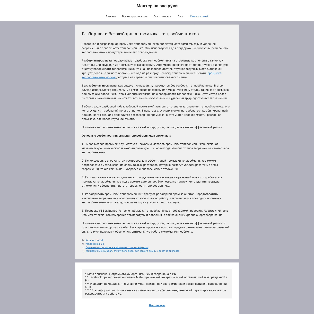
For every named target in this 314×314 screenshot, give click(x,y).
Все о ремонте (162, 16)
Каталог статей (199, 16)
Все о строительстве (134, 16)
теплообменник (95, 243)
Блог (180, 16)
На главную (157, 305)
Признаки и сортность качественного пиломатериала (117, 247)
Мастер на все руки (157, 5)
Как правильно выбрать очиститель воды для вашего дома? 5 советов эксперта (132, 250)
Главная (111, 16)
